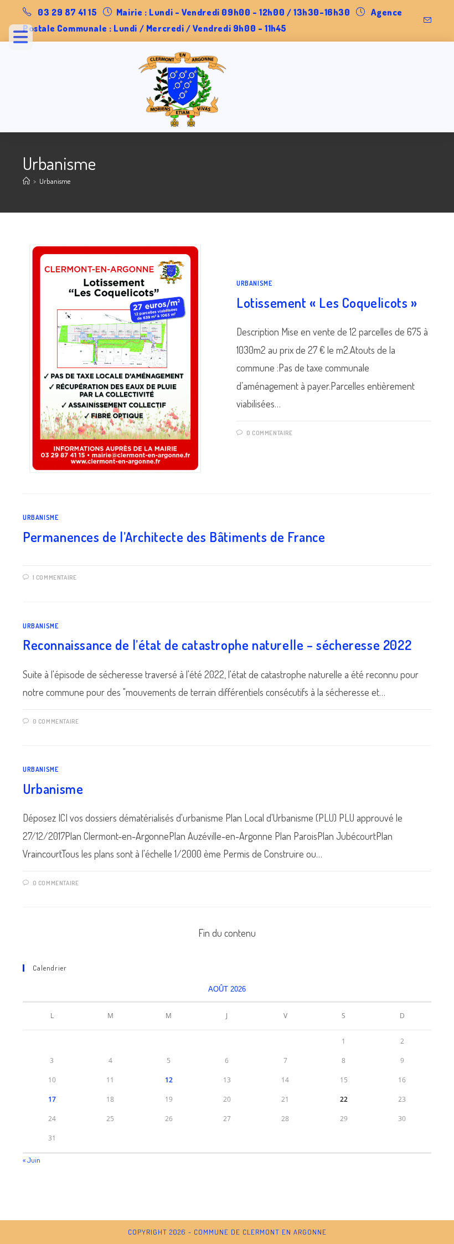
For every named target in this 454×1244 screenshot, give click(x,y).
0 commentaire (269, 433)
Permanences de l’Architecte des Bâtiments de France (174, 536)
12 (169, 1080)
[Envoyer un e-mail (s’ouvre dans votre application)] (425, 20)
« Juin (31, 1159)
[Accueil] (26, 181)
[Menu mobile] (25, 40)
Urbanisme (54, 181)
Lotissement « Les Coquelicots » (326, 302)
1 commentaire (55, 577)
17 (52, 1099)
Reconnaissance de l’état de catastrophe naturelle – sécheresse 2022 (217, 644)
